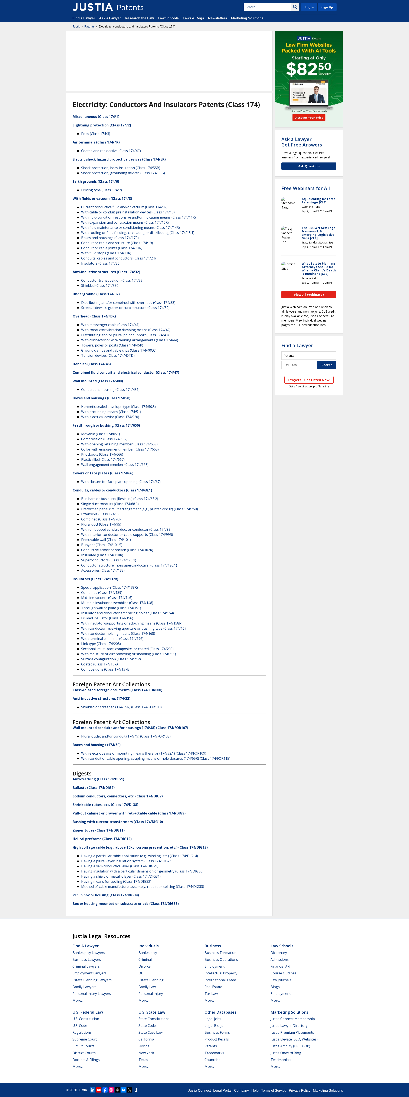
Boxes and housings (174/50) (97, 744)
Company (241, 1090)
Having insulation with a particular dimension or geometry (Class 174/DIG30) (142, 871)
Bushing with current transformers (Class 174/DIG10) (118, 821)
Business (212, 945)
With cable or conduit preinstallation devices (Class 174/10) (128, 212)
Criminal (145, 959)
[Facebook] (105, 1090)
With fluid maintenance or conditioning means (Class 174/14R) (130, 227)
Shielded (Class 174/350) (100, 285)
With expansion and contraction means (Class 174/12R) (125, 222)
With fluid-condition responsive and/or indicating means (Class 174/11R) (138, 217)
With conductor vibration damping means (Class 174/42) (125, 330)
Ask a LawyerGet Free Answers (301, 142)
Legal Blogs (213, 1025)
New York (146, 1053)
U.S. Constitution (85, 1018)
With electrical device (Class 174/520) (110, 416)
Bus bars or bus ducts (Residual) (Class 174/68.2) (119, 498)
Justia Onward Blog (286, 1053)
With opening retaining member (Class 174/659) (119, 444)
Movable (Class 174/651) (100, 434)
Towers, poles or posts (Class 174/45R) (112, 345)
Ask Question (309, 166)
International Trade (220, 980)
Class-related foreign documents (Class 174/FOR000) (117, 690)
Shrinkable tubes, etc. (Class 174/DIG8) (105, 804)
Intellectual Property (220, 973)
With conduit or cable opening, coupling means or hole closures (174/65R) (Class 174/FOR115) (155, 758)
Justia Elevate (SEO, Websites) (294, 1039)
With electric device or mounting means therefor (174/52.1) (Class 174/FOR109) (143, 753)
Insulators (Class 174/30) (101, 263)
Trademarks (214, 1053)
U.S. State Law (151, 1012)
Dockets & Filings (86, 1059)
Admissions (280, 959)
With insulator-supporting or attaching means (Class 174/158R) (131, 623)
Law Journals (281, 980)
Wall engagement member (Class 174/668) (114, 464)
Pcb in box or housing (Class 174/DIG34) (106, 895)
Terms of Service (273, 1090)
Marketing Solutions (247, 18)
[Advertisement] (169, 61)
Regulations (82, 1032)
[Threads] (117, 1090)
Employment (214, 966)
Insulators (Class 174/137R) (95, 579)
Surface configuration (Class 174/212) (111, 659)
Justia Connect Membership (293, 1018)
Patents (89, 26)
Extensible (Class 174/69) (101, 514)
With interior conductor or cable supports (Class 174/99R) (127, 534)
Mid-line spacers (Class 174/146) (106, 597)
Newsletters (217, 18)
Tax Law (211, 993)
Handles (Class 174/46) (92, 364)
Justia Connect (199, 1090)
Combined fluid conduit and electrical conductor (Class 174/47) (126, 372)
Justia (76, 26)
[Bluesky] (123, 1090)
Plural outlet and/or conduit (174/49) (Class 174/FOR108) (126, 736)
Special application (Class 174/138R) (109, 587)
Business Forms (217, 1032)
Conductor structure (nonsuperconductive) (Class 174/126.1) (129, 565)
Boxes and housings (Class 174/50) (101, 398)
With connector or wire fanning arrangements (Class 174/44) (129, 340)
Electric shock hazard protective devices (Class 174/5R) (119, 159)
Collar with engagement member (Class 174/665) (120, 449)
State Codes (147, 1025)
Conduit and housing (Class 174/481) (110, 389)
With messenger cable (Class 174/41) (110, 324)
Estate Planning (151, 980)
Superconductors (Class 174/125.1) (108, 560)
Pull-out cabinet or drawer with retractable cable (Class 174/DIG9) (129, 813)
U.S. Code (79, 1025)
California (146, 1039)
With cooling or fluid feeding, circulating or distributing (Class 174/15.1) (137, 232)
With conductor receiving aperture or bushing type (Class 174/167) (134, 628)
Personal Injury (150, 993)
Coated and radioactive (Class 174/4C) (111, 150)
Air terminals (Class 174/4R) (96, 142)
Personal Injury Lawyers (91, 993)
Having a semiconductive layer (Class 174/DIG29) (119, 866)
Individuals (148, 945)
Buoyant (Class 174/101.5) (101, 544)
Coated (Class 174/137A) (100, 664)
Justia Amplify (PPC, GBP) (290, 1046)
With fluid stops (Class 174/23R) (106, 253)
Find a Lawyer (83, 18)
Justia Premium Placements (292, 1032)
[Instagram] (111, 1090)
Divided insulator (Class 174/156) (107, 618)
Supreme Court (84, 1039)
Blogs (275, 986)
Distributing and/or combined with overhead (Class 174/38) (128, 302)
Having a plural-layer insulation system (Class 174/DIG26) (127, 861)
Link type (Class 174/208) (101, 643)
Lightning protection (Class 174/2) (102, 125)
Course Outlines (283, 973)
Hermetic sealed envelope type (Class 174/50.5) (118, 406)
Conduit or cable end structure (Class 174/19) (117, 243)
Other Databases (220, 1012)
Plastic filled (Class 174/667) (103, 459)
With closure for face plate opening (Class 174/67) (121, 481)
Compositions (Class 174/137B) (106, 669)
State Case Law (150, 1032)
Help (255, 1090)
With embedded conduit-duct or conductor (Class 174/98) (126, 529)
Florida (143, 1046)
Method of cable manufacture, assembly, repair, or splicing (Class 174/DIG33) (142, 886)
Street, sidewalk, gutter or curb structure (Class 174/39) (125, 307)
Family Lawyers (84, 986)
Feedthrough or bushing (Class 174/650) (106, 425)
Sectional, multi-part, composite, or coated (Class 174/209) (127, 648)
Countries (212, 1059)
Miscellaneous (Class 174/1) (96, 116)
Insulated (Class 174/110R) (102, 555)
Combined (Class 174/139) (101, 592)
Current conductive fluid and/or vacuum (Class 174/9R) (124, 207)
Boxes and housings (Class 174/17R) (110, 237)
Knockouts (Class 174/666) (102, 454)
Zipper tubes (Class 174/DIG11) (99, 830)
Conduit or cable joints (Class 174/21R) (111, 248)
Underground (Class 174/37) (96, 294)
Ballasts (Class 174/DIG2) (94, 787)
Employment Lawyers (89, 973)
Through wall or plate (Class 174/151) (111, 608)
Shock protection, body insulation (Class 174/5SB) (120, 167)
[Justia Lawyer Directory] (135, 1090)
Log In (309, 7)
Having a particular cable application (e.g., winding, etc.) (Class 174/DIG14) (139, 856)
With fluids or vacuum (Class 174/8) (102, 198)
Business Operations (221, 959)
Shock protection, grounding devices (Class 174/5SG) (123, 173)
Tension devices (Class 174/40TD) (108, 355)
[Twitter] (129, 1090)
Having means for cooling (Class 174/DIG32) (116, 881)
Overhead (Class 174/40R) (94, 316)
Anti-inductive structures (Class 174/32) (106, 272)
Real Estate (213, 986)
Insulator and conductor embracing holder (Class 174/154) (127, 613)
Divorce (144, 966)
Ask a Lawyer (110, 18)
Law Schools (168, 18)
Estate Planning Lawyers (92, 980)
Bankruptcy (147, 952)
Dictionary (279, 952)
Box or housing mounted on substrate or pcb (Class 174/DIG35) (126, 903)
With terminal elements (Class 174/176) (112, 638)
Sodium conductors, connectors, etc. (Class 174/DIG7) (118, 796)
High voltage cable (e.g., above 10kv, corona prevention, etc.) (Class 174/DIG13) (140, 847)
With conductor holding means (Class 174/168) (118, 633)
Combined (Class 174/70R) (101, 519)
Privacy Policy (299, 1090)
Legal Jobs (212, 1018)
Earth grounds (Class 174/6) (96, 181)
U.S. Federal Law (87, 1012)
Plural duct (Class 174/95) (101, 524)
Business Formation (220, 952)
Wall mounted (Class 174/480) (98, 381)
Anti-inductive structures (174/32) (101, 698)
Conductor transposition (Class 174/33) (112, 280)
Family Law (147, 986)
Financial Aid (280, 966)
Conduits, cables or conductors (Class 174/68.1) (112, 490)
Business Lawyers (86, 959)
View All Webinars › (309, 294)
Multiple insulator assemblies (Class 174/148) (117, 602)
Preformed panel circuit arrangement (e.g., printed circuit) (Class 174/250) (139, 509)
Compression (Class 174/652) (104, 439)
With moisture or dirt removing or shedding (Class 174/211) (128, 654)
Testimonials (281, 1059)
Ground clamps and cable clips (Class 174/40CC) (118, 350)
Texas (143, 1059)
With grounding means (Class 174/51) (111, 411)
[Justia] (92, 7)
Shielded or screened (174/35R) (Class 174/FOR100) (121, 707)
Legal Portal (222, 1090)
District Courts (84, 1053)
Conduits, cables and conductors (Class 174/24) (118, 258)
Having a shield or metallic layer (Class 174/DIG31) (121, 876)
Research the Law (139, 18)
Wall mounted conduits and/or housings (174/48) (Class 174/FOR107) (130, 727)
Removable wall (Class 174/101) (106, 539)
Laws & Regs (193, 18)
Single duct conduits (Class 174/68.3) (110, 503)
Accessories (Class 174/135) (103, 570)
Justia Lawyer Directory (289, 1025)
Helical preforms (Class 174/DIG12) (102, 838)
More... (77, 1000)
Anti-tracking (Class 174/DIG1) (98, 779)
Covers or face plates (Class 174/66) (103, 473)
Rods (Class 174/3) (95, 133)
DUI (141, 973)
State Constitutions (153, 1018)
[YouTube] (98, 1090)
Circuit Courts (83, 1046)
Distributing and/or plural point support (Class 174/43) (125, 335)
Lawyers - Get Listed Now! (309, 380)
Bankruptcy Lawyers (88, 952)
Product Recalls (216, 1039)
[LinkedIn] (92, 1090)
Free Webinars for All (305, 188)
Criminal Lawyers (86, 966)
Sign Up (327, 7)
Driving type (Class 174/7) (101, 190)
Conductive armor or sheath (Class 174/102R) (117, 550)
